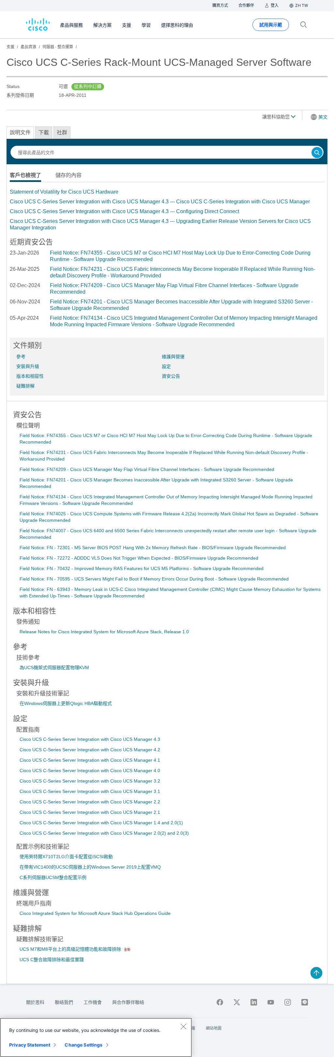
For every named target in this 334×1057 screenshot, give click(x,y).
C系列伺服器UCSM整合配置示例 (53, 877)
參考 (20, 356)
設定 (166, 366)
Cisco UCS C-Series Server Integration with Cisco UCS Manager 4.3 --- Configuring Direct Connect (124, 211)
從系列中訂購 (87, 86)
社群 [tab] (62, 132)
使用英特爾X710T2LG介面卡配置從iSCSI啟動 (66, 856)
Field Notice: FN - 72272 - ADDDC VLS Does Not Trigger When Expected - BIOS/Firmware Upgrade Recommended (139, 558)
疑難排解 (25, 386)
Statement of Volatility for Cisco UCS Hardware (64, 192)
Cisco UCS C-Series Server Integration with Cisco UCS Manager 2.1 (90, 812)
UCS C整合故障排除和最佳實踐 (52, 959)
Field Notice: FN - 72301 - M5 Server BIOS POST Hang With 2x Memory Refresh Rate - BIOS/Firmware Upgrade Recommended (153, 547)
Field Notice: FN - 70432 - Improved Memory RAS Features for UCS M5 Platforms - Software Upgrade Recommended (142, 568)
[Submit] (317, 153)
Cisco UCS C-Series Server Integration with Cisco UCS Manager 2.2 (90, 801)
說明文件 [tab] (20, 132)
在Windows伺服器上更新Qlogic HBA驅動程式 (66, 703)
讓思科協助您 (276, 116)
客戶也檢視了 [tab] (25, 175)
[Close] (183, 1026)
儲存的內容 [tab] (68, 175)
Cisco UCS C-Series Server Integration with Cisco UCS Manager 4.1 (90, 760)
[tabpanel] (167, 210)
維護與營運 (173, 356)
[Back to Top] (316, 973)
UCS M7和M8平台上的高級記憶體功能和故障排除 (71, 949)
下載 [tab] (43, 132)
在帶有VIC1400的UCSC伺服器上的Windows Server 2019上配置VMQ (90, 867)
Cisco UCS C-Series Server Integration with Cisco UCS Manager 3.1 (90, 791)
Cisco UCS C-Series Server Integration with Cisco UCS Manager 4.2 (90, 749)
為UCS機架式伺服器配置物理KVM (54, 667)
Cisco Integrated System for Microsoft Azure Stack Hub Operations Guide (95, 913)
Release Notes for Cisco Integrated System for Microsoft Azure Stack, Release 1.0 (104, 631)
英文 (322, 117)
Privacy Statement (29, 1045)
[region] (96, 1037)
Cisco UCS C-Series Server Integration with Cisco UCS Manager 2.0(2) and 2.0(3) (104, 833)
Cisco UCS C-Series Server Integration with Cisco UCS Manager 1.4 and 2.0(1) (101, 822)
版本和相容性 (30, 376)
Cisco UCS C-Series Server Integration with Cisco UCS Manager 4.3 (90, 739)
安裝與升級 (27, 366)
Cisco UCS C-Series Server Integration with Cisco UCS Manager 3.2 (90, 781)
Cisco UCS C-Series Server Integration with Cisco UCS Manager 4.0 (90, 770)
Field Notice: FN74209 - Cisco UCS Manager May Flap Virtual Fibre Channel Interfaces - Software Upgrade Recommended (147, 469)
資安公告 (171, 376)
